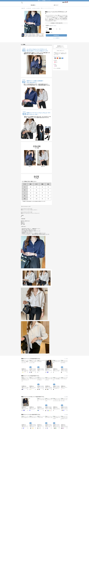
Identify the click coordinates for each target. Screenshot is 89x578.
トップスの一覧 (28, 8)
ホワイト (47, 32)
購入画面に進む (56, 35)
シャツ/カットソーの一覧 (35, 8)
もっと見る (66, 358)
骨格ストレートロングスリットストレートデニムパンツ (30, 213)
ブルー (51, 32)
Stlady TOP (23, 8)
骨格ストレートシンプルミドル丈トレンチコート (29, 209)
